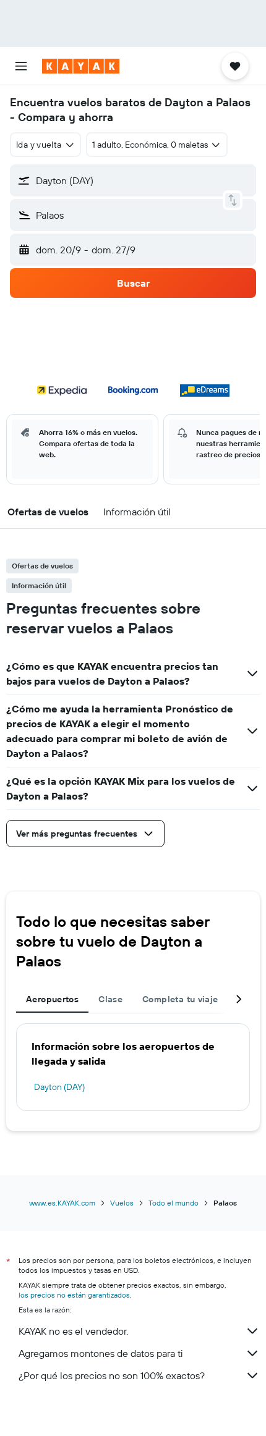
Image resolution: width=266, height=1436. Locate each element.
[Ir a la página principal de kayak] (80, 66)
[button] (21, 66)
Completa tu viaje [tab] (180, 999)
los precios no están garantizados (74, 1294)
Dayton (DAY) (59, 1086)
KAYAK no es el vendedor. (73, 1331)
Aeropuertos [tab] (52, 999)
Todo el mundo (173, 1202)
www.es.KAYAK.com (62, 1202)
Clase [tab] (110, 999)
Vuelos (122, 1202)
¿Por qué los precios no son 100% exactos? (112, 1375)
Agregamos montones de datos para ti (100, 1353)
